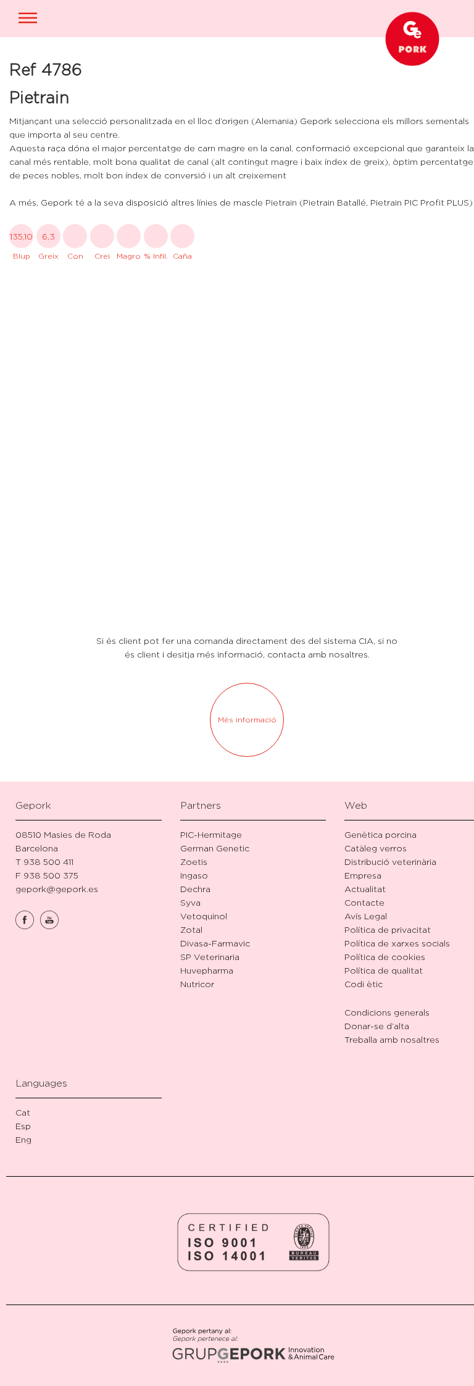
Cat (22, 1112)
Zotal (191, 929)
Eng (23, 1139)
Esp (23, 1125)
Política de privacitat (387, 929)
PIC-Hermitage (211, 834)
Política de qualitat (383, 970)
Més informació (247, 720)
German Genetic (214, 848)
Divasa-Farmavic (215, 943)
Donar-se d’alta (376, 1025)
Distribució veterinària (390, 861)
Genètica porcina (380, 834)
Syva (190, 902)
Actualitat (365, 888)
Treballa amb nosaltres (391, 1039)
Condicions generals (387, 1012)
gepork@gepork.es (56, 888)
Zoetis (193, 861)
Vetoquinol (203, 916)
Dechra (195, 888)
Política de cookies (384, 956)
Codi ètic (363, 983)
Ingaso (194, 875)
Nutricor (197, 983)
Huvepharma (206, 970)
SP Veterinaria (209, 956)
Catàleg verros (375, 848)
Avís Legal (365, 916)
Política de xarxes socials (397, 943)
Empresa (362, 875)
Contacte (364, 902)
